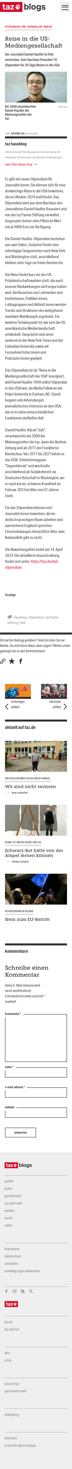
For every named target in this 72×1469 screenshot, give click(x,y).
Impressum (12, 1249)
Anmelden (11, 1263)
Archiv (9, 1218)
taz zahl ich (12, 1329)
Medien (10, 1210)
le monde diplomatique (20, 1445)
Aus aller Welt (13, 1203)
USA (23, 622)
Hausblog (20, 617)
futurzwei (11, 1438)
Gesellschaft (13, 1196)
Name (9, 1067)
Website (9, 1107)
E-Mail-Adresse (15, 1087)
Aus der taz (12, 1383)
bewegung (12, 1414)
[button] (11, 661)
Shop (8, 1360)
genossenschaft (15, 1391)
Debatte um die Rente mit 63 (23, 842)
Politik (9, 1181)
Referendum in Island (19, 911)
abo (7, 1353)
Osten (8, 1225)
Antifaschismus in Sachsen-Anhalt (28, 778)
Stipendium (36, 617)
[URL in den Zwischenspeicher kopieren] (2, 661)
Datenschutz (13, 1256)
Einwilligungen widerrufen (22, 1271)
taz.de (9, 1322)
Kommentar (13, 1014)
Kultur (9, 1188)
